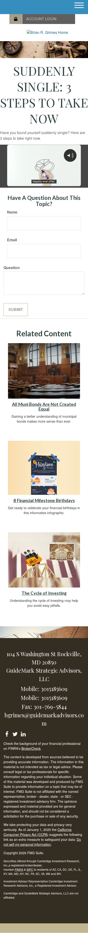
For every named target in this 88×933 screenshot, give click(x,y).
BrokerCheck (31, 748)
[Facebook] (7, 733)
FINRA (19, 869)
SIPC (30, 869)
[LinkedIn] (23, 733)
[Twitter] (15, 733)
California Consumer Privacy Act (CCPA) (38, 832)
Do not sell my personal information (42, 842)
